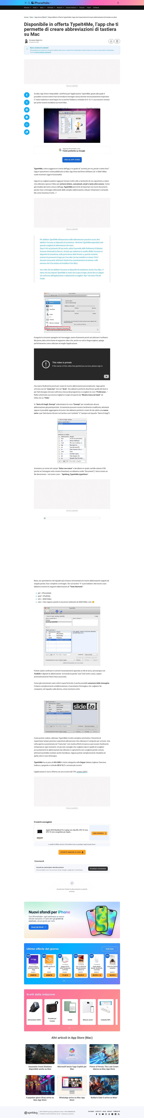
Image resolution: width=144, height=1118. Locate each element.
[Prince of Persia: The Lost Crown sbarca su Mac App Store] (103, 1054)
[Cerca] (29, 2)
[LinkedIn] (115, 1114)
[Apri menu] (51, 3)
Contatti (98, 1111)
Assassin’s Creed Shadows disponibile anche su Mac (40, 1067)
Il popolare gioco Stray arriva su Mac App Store (40, 1098)
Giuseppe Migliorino (35, 40)
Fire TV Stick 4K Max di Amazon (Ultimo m (81, 968)
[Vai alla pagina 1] (69, 1027)
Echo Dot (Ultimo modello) (112, 967)
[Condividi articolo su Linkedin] (26, 110)
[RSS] (118, 1114)
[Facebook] (96, 1114)
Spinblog (50, 1111)
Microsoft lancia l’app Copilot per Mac (72, 1067)
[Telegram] (112, 1114)
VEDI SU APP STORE (72, 160)
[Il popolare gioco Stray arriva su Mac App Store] (40, 1085)
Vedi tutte (110, 949)
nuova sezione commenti (43, 52)
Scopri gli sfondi (37, 927)
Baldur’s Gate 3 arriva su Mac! (104, 1097)
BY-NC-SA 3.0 (56, 1114)
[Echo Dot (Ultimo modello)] (113, 959)
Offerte (96, 8)
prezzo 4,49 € (82, 772)
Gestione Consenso (67, 1114)
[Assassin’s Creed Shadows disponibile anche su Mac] (40, 1054)
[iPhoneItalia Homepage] (40, 2)
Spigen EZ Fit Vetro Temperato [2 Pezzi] (65, 968)
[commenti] (111, 41)
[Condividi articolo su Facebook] (26, 95)
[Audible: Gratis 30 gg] (49, 959)
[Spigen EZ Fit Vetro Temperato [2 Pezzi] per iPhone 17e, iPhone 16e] (65, 959)
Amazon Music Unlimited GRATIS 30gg (33, 968)
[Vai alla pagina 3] (73, 1027)
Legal (104, 1111)
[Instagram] (106, 1114)
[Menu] (25, 2)
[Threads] (109, 1114)
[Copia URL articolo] (26, 132)
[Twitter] (99, 1114)
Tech (89, 8)
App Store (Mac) (40, 17)
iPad (35, 8)
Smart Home (71, 8)
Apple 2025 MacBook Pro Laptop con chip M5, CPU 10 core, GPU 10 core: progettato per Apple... (67, 831)
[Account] (118, 3)
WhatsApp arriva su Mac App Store (72, 1098)
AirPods (50, 8)
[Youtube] (103, 1114)
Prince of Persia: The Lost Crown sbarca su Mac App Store (104, 1067)
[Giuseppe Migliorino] (26, 41)
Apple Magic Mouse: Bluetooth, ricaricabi (97, 968)
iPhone (26, 8)
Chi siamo (91, 1111)
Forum (82, 8)
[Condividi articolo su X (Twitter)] (26, 102)
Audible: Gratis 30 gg (49, 967)
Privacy (109, 1111)
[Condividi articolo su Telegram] (26, 117)
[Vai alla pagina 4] (75, 1027)
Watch (59, 8)
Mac (42, 8)
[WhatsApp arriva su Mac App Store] (72, 1085)
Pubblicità (116, 1111)
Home (26, 17)
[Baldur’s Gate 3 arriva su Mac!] (103, 1085)
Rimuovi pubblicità (72, 86)
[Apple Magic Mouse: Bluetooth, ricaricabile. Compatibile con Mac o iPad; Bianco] (97, 959)
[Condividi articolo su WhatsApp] (26, 124)
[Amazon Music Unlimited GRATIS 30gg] (33, 959)
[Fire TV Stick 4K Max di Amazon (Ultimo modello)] (81, 959)
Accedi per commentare (98, 868)
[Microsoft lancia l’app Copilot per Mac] (72, 1054)
